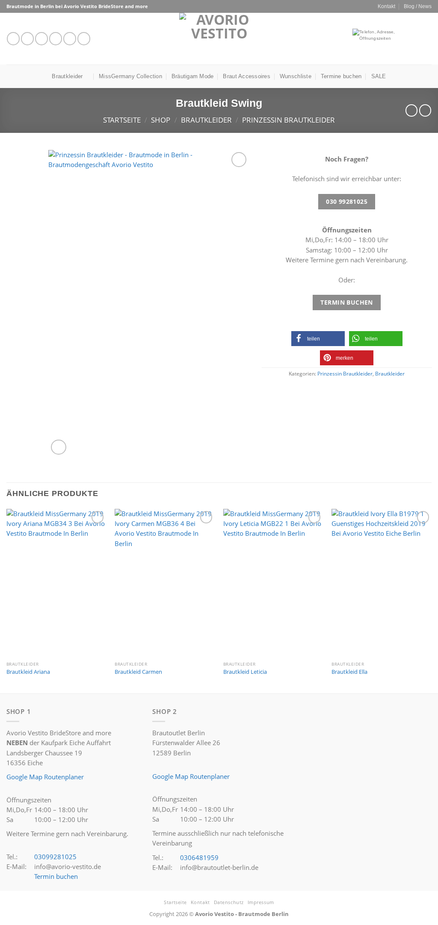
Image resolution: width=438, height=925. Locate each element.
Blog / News (418, 6)
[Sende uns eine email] (55, 38)
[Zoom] (58, 447)
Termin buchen (56, 876)
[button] (318, 338)
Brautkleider (67, 76)
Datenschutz (229, 902)
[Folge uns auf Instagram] (27, 38)
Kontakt (386, 6)
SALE (378, 76)
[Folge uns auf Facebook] (13, 38)
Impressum (261, 902)
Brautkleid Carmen (138, 671)
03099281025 (55, 856)
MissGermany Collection (130, 76)
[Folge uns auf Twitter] (41, 38)
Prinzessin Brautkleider (288, 120)
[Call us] (69, 38)
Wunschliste (295, 76)
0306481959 (199, 857)
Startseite (122, 120)
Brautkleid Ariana (28, 671)
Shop (160, 120)
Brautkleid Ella (349, 671)
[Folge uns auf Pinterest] (83, 38)
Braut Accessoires (246, 76)
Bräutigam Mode (193, 76)
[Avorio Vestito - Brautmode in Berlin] (219, 39)
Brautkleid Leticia (245, 671)
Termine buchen (341, 76)
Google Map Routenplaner (45, 776)
